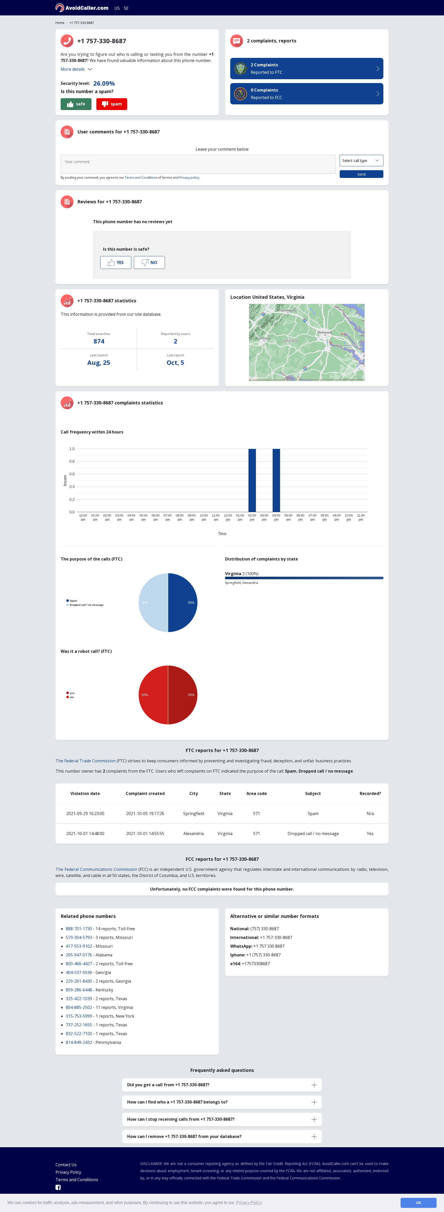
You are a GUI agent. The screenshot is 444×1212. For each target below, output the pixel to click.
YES (120, 262)
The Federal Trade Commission (85, 761)
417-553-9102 (79, 946)
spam (116, 104)
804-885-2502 (79, 1007)
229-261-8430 (79, 981)
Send (361, 174)
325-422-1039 (79, 998)
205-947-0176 (79, 955)
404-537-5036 (79, 972)
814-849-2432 (79, 1042)
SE (126, 8)
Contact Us (66, 1165)
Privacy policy (189, 177)
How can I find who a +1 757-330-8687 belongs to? (177, 1102)
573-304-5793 (79, 937)
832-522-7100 (79, 1033)
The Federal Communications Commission (96, 869)
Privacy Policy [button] (249, 1202)
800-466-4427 (79, 963)
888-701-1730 (79, 928)
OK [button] (418, 1203)
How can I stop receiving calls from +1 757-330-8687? (181, 1119)
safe (80, 104)
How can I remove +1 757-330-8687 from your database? (184, 1136)
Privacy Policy (68, 1172)
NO (154, 262)
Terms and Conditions (141, 177)
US (117, 8)
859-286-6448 (79, 990)
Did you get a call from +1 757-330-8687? (168, 1085)
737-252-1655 (79, 1025)
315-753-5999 (79, 1016)
